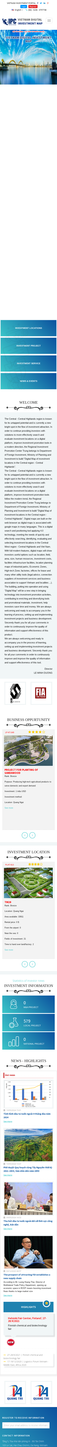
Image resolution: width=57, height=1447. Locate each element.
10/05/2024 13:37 (13, 1164)
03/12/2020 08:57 (13, 1271)
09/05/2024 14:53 (13, 1217)
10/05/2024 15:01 (13, 1110)
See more (9, 808)
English (18, 9)
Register (32, 6)
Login (23, 6)
